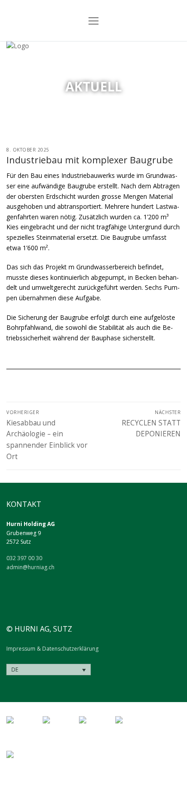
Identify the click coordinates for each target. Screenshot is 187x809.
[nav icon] (93, 20)
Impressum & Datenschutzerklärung (52, 648)
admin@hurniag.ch (30, 567)
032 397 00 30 (24, 558)
